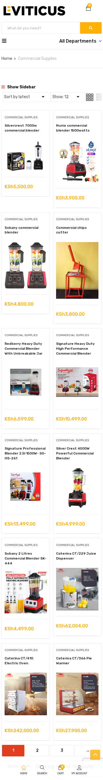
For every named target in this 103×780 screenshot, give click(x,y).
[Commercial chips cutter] (77, 246)
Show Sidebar (21, 87)
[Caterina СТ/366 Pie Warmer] (77, 677)
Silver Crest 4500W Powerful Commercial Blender (75, 453)
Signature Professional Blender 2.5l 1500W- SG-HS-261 (25, 453)
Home (6, 58)
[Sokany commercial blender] (26, 246)
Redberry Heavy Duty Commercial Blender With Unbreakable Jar (23, 348)
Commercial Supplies (21, 117)
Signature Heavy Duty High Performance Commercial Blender (75, 348)
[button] (88, 9)
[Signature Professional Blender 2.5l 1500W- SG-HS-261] (26, 470)
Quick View (26, 162)
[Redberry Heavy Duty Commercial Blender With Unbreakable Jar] (26, 365)
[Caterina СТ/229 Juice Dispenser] (77, 572)
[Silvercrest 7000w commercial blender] (26, 144)
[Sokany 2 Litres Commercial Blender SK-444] (26, 575)
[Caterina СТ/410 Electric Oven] (26, 677)
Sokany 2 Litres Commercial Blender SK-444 (25, 558)
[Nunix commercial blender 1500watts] (77, 144)
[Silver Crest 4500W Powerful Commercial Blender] (77, 470)
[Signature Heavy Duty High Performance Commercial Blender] (77, 365)
